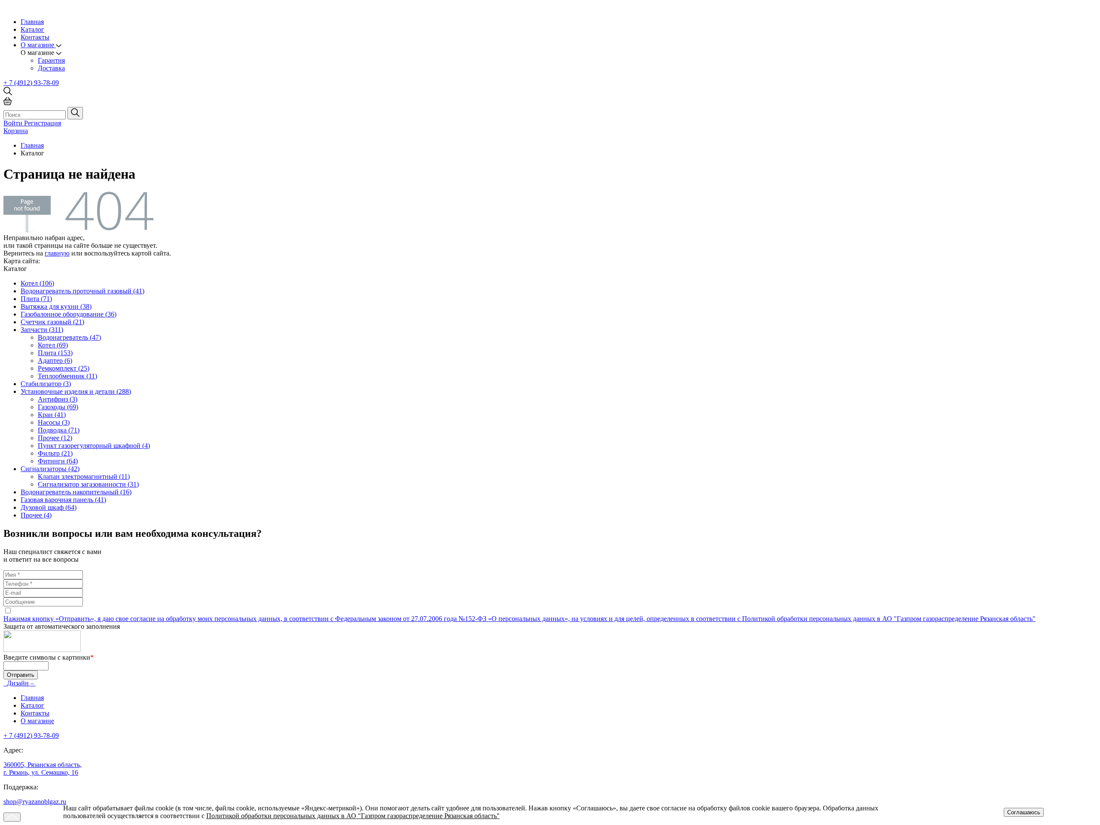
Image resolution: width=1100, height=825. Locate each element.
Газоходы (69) (58, 407)
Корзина (15, 130)
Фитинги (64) (58, 461)
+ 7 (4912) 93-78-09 (31, 82)
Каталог (32, 29)
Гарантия (51, 60)
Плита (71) (36, 298)
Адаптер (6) (55, 360)
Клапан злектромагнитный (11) (84, 476)
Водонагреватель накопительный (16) (76, 492)
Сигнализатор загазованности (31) (88, 484)
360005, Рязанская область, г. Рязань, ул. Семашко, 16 (42, 768)
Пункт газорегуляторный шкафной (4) (94, 445)
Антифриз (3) (57, 399)
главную (57, 253)
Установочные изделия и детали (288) (76, 391)
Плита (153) (55, 352)
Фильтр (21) (55, 453)
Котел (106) (37, 283)
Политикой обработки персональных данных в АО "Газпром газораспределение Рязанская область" (353, 815)
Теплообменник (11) (67, 376)
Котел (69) (53, 345)
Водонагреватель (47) (69, 337)
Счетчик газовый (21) (52, 322)
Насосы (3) (54, 422)
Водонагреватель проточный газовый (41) (82, 291)
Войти (13, 123)
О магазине (37, 721)
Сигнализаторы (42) (50, 468)
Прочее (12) (55, 437)
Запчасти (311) (42, 329)
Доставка (51, 68)
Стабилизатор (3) (46, 383)
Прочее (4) (36, 515)
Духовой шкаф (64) (48, 507)
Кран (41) (52, 414)
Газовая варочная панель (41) (63, 499)
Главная (32, 21)
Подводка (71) (58, 430)
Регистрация (42, 123)
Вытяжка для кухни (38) (56, 306)
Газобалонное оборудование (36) (68, 314)
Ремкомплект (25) (63, 368)
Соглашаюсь (1023, 812)
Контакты (35, 37)
